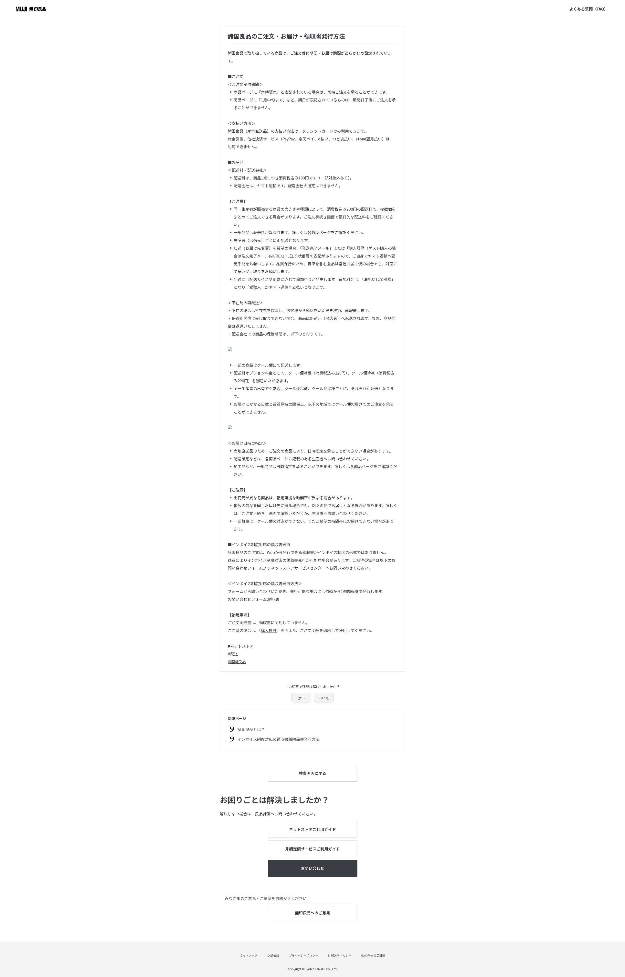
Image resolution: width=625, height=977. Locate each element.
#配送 (233, 654)
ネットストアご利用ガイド (312, 829)
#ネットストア (241, 646)
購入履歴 (357, 248)
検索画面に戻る (312, 773)
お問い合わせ (312, 868)
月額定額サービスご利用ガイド (312, 849)
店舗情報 (273, 955)
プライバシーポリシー (303, 955)
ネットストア (249, 955)
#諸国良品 (237, 661)
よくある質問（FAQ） (588, 9)
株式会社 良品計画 (373, 955)
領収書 (274, 599)
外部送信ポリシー (339, 955)
